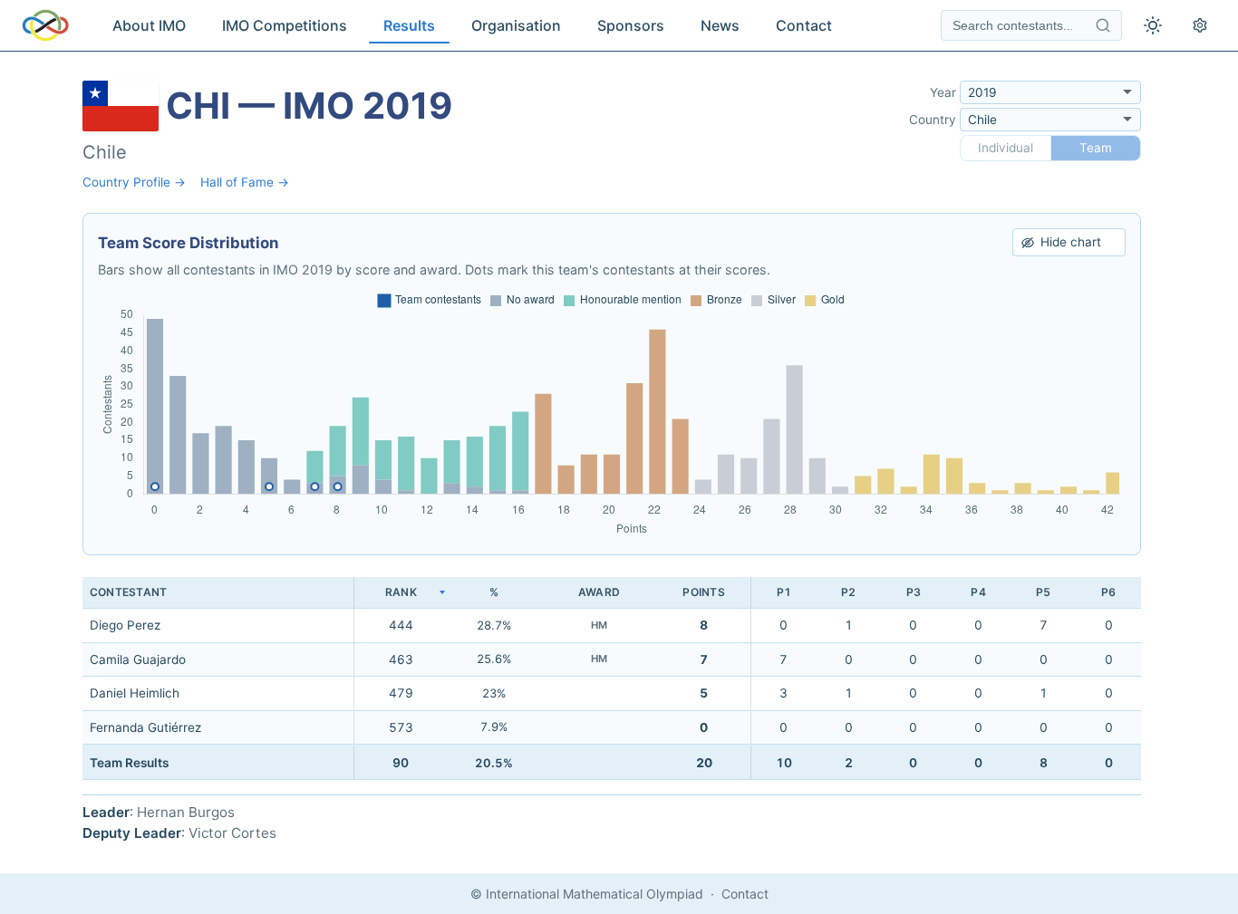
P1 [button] (784, 592)
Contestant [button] (128, 592)
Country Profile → (134, 182)
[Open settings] (1200, 25)
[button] (400, 593)
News (720, 25)
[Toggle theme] (1152, 25)
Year (943, 92)
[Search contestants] (1103, 25)
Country (932, 119)
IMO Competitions (284, 25)
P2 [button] (848, 592)
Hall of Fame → (244, 182)
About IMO (149, 25)
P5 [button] (1043, 592)
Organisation (516, 25)
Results (409, 25)
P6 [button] (1108, 592)
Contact (804, 25)
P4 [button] (978, 592)
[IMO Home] (45, 25)
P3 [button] (913, 592)
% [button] (493, 592)
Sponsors (630, 25)
